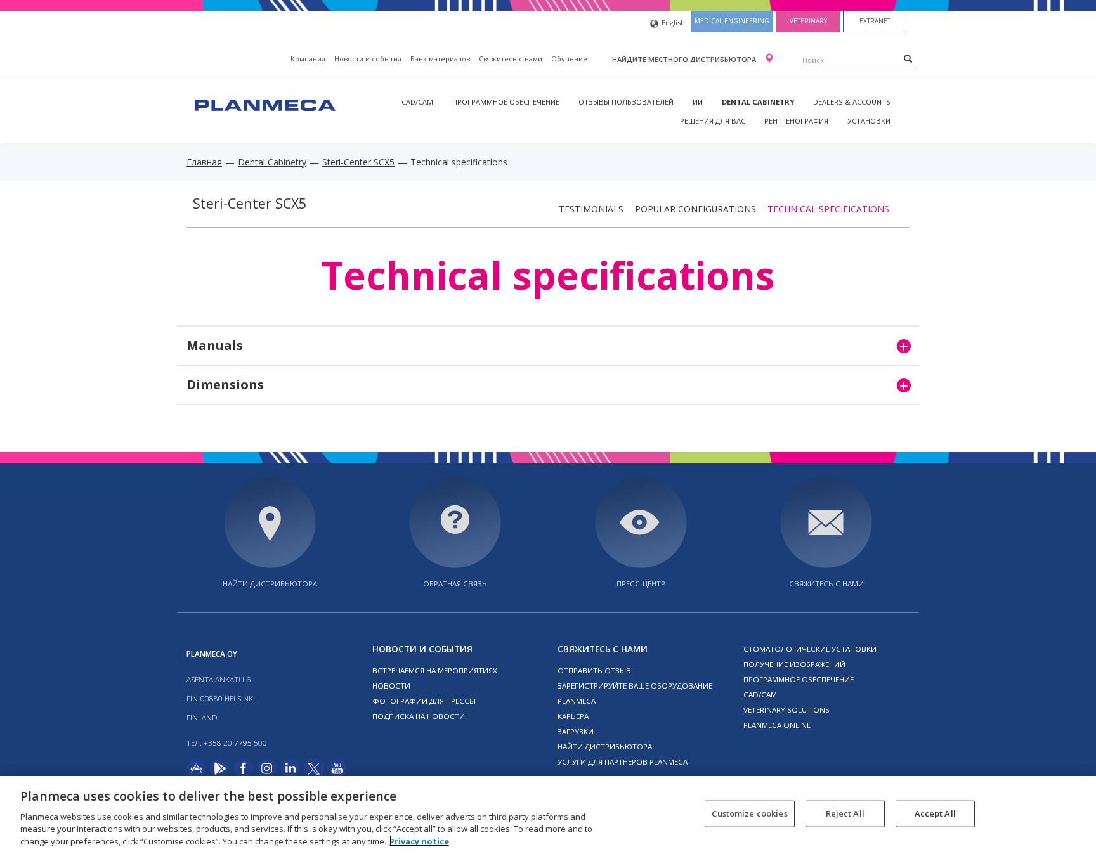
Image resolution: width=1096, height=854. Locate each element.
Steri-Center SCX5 (358, 162)
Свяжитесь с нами (510, 58)
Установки (869, 121)
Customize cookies (749, 813)
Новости (391, 685)
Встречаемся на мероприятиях (434, 670)
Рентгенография (796, 121)
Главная (204, 162)
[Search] (908, 58)
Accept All (935, 813)
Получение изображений (794, 664)
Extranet (875, 20)
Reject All (845, 813)
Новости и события (367, 58)
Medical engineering (732, 20)
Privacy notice (419, 840)
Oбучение (569, 58)
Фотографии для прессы (424, 701)
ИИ (698, 102)
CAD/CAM (417, 102)
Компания (307, 58)
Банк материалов (440, 58)
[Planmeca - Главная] (263, 103)
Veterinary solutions (786, 710)
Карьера (573, 716)
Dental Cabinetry (758, 102)
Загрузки (576, 731)
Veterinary (808, 20)
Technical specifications (828, 209)
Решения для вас (712, 121)
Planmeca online (777, 725)
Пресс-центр (640, 583)
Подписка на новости (418, 716)
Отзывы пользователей (626, 102)
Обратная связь (455, 583)
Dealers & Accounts (852, 102)
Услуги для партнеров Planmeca (623, 762)
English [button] (673, 22)
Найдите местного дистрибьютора (685, 59)
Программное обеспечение (505, 102)
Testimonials (591, 209)
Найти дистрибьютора (270, 583)
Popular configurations (695, 209)
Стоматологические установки (810, 649)
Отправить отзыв (594, 670)
